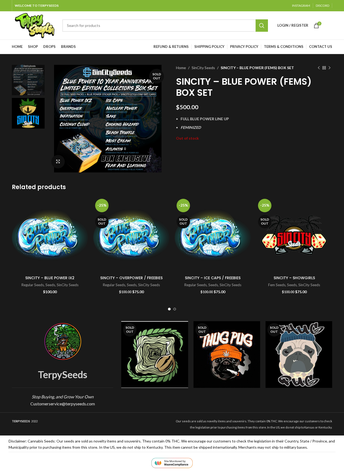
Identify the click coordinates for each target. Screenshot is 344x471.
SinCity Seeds (203, 67)
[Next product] (329, 67)
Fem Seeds (276, 285)
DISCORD (322, 5)
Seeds (50, 285)
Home (181, 67)
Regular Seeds (33, 285)
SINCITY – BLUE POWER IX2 (49, 278)
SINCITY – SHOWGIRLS (294, 278)
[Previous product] (318, 67)
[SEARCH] (262, 25)
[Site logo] (34, 25)
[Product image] (50, 235)
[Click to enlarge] (58, 161)
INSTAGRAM (301, 5)
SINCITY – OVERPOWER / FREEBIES (131, 278)
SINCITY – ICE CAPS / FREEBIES (213, 278)
